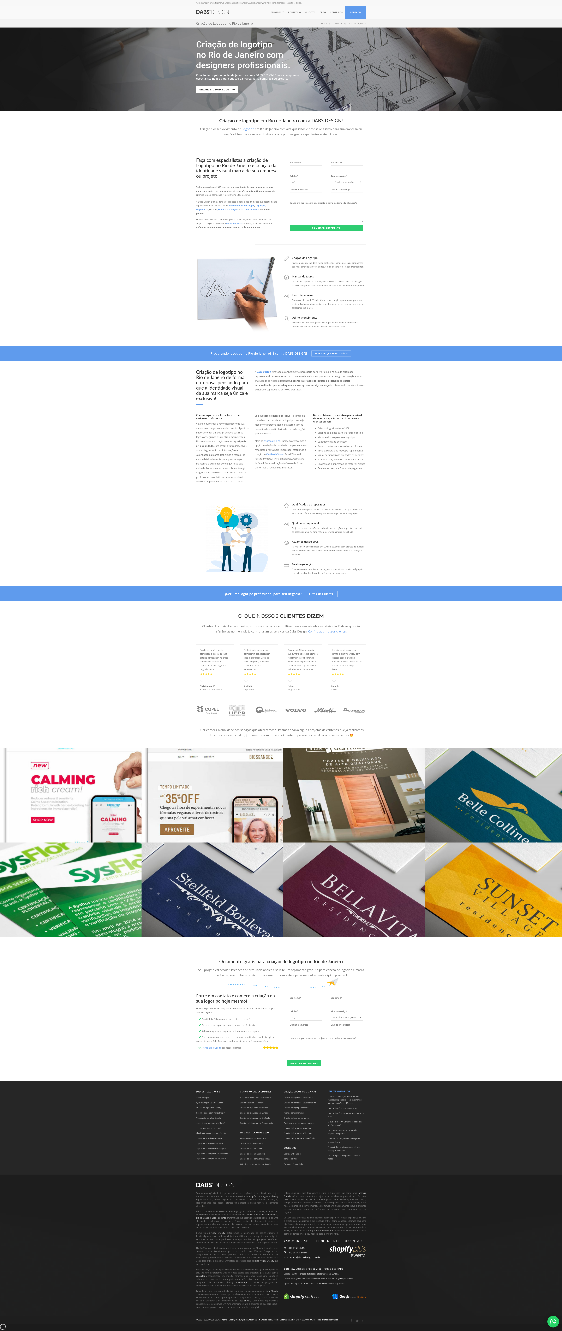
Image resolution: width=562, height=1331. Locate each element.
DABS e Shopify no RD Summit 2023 (342, 1108)
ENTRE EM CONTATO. (348, 1241)
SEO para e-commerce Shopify (208, 1128)
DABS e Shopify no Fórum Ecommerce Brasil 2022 (346, 1115)
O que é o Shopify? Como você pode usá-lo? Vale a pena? (345, 1123)
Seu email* (336, 162)
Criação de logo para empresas (297, 1118)
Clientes (310, 12)
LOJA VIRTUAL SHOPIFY (208, 1091)
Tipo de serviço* (339, 176)
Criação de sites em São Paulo (252, 1154)
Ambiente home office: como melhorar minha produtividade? (344, 1149)
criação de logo (272, 441)
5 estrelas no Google (211, 1047)
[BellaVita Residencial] (354, 890)
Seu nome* (295, 162)
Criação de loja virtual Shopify (208, 1108)
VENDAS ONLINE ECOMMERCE (255, 1091)
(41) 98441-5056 (297, 1252)
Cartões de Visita (250, 209)
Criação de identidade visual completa (300, 1103)
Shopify (252, 1196)
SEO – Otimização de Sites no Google (255, 1164)
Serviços (276, 12)
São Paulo (259, 1214)
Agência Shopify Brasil (293, 1283)
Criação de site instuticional (251, 1143)
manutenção (242, 1282)
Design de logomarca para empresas (299, 1123)
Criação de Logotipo (292, 1278)
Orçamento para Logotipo (217, 90)
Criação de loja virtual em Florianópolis (256, 1123)
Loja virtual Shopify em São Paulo (209, 1143)
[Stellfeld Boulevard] (212, 890)
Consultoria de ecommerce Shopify (210, 1113)
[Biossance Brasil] (212, 795)
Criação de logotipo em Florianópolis (299, 1138)
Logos (251, 205)
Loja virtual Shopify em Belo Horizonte (212, 1153)
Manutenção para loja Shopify (208, 1118)
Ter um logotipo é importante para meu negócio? (344, 1157)
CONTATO (355, 12)
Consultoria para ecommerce (252, 1103)
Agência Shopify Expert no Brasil (209, 1103)
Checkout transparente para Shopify (211, 1133)
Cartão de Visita (274, 454)
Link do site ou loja (340, 189)
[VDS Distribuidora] (354, 795)
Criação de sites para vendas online (255, 1159)
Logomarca (202, 209)
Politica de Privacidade (293, 1164)
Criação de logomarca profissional (298, 1097)
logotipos (203, 1214)
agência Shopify (270, 1196)
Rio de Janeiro (202, 1217)
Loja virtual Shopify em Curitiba (209, 1138)
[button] (553, 1321)
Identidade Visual (237, 205)
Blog (323, 12)
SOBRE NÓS (336, 12)
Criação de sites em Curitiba (251, 1148)
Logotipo (248, 129)
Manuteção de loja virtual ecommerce (255, 1097)
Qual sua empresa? (299, 189)
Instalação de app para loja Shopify (211, 1123)
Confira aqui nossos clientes (327, 631)
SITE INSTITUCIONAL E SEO (254, 1132)
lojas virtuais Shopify (264, 1260)
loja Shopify (245, 1300)
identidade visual (234, 223)
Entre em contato (324, 1230)
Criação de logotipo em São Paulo (298, 1133)
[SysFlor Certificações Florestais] (71, 890)
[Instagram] (357, 1320)
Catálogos (232, 209)
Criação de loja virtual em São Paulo (255, 1118)
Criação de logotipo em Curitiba (297, 1128)
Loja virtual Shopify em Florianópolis (211, 1148)
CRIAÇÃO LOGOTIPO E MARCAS (300, 1091)
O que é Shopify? (203, 1097)
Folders (222, 209)
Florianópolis (271, 1214)
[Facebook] (351, 1320)
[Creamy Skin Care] (71, 795)
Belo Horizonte (219, 1217)
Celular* (294, 176)
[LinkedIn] (363, 1320)
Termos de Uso (290, 1159)
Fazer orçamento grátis (331, 353)
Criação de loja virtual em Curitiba (254, 1113)
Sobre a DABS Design (292, 1154)
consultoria (201, 1276)
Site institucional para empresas (253, 1138)
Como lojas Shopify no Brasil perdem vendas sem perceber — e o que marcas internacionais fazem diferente (344, 1099)
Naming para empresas (294, 1113)
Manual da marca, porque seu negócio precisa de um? (344, 1140)
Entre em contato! (321, 594)
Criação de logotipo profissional (297, 1108)
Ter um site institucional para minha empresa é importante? (342, 1132)
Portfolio (294, 12)
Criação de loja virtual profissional (254, 1108)
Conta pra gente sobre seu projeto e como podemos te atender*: (323, 203)
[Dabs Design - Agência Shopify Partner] (301, 1298)
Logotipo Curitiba (291, 1274)
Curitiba (249, 1214)
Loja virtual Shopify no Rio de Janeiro (211, 1158)
